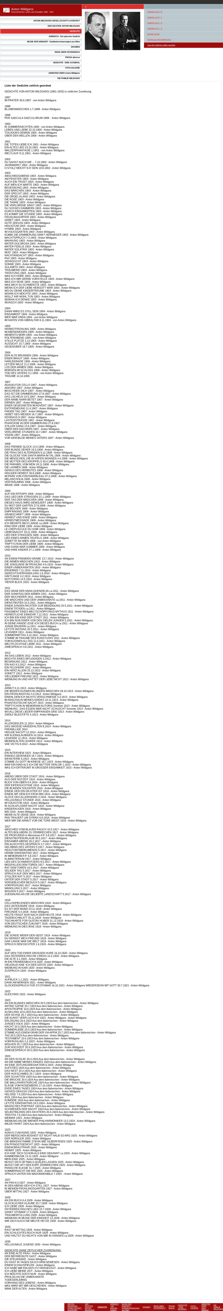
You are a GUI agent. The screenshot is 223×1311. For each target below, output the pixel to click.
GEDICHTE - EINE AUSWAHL (66, 62)
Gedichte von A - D (154, 12)
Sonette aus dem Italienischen (159, 40)
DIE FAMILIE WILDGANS (68, 78)
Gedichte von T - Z (154, 28)
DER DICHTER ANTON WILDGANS (64, 26)
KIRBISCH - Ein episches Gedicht (64, 36)
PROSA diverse (72, 57)
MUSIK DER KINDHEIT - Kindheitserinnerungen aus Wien (53, 42)
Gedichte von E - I (154, 17)
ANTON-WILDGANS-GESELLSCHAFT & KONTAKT (56, 21)
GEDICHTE (75, 31)
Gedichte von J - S (154, 23)
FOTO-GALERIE (72, 68)
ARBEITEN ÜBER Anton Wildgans (64, 73)
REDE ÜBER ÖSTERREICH (67, 52)
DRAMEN (75, 47)
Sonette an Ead (153, 34)
